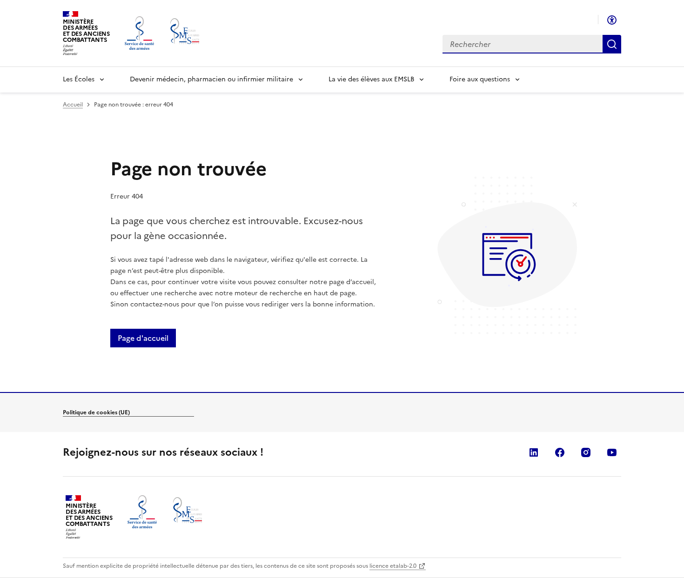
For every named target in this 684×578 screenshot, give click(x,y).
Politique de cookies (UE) (96, 412)
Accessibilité (612, 20)
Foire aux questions (479, 79)
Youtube (612, 452)
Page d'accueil (143, 338)
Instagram (586, 452)
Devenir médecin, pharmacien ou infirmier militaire (211, 79)
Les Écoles (78, 79)
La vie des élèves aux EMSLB (371, 79)
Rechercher (612, 44)
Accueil (73, 104)
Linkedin (533, 452)
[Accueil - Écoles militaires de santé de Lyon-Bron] (185, 33)
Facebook (559, 452)
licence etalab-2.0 (392, 566)
